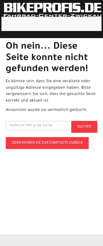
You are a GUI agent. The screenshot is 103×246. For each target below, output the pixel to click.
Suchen (84, 127)
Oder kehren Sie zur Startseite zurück (47, 143)
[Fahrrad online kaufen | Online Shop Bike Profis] (53, 10)
